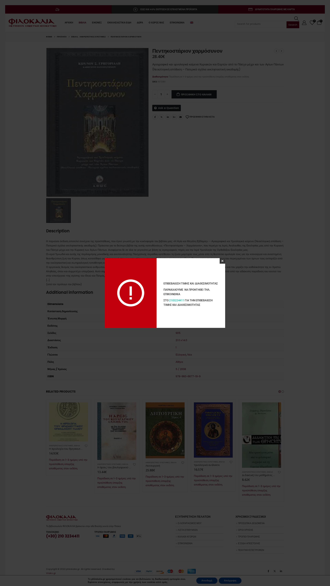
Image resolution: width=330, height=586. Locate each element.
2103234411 (176, 300)
